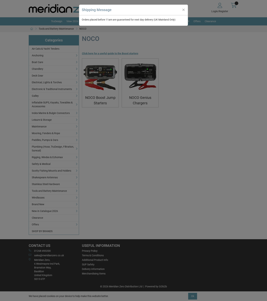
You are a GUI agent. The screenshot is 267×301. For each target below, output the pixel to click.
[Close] (183, 10)
